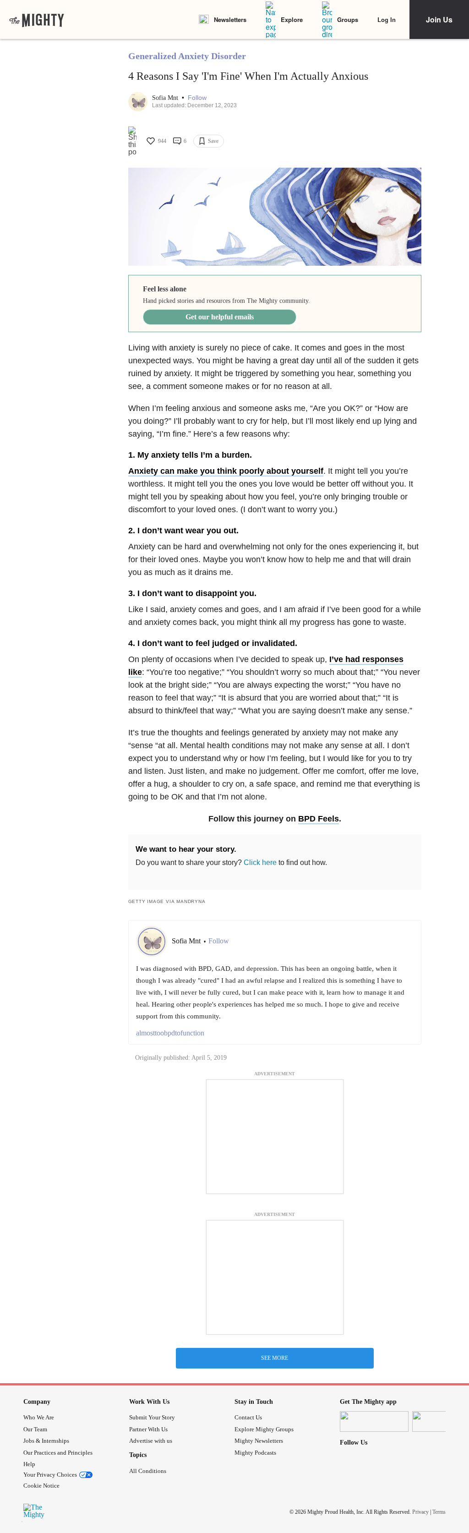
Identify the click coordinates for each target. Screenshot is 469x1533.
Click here (260, 862)
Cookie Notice (41, 1485)
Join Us (439, 19)
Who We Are (38, 1417)
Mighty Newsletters (258, 1440)
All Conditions (147, 1470)
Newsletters (230, 19)
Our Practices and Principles (58, 1452)
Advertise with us (150, 1440)
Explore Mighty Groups (264, 1429)
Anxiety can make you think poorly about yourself (225, 471)
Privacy (420, 1512)
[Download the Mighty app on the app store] (374, 1421)
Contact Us (248, 1417)
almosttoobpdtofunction (170, 1033)
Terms (439, 1512)
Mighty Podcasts (255, 1452)
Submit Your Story (152, 1417)
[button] (197, 98)
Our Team (35, 1429)
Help (29, 1464)
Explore (292, 19)
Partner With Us (148, 1429)
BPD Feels (318, 818)
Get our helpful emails (219, 317)
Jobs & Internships (46, 1440)
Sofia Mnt (166, 97)
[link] (36, 19)
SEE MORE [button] (274, 1358)
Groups (347, 19)
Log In (386, 19)
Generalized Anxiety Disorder (187, 56)
